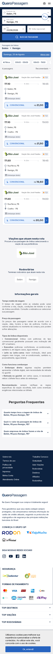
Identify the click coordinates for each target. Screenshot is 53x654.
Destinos (36, 473)
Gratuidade (37, 461)
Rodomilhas (37, 481)
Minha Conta (8, 475)
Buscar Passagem (29, 37)
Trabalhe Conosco (40, 457)
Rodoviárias (37, 469)
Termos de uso (9, 461)
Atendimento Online (11, 479)
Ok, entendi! (28, 649)
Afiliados (36, 477)
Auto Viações (38, 465)
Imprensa (6, 471)
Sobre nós (7, 457)
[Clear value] (23, 29)
